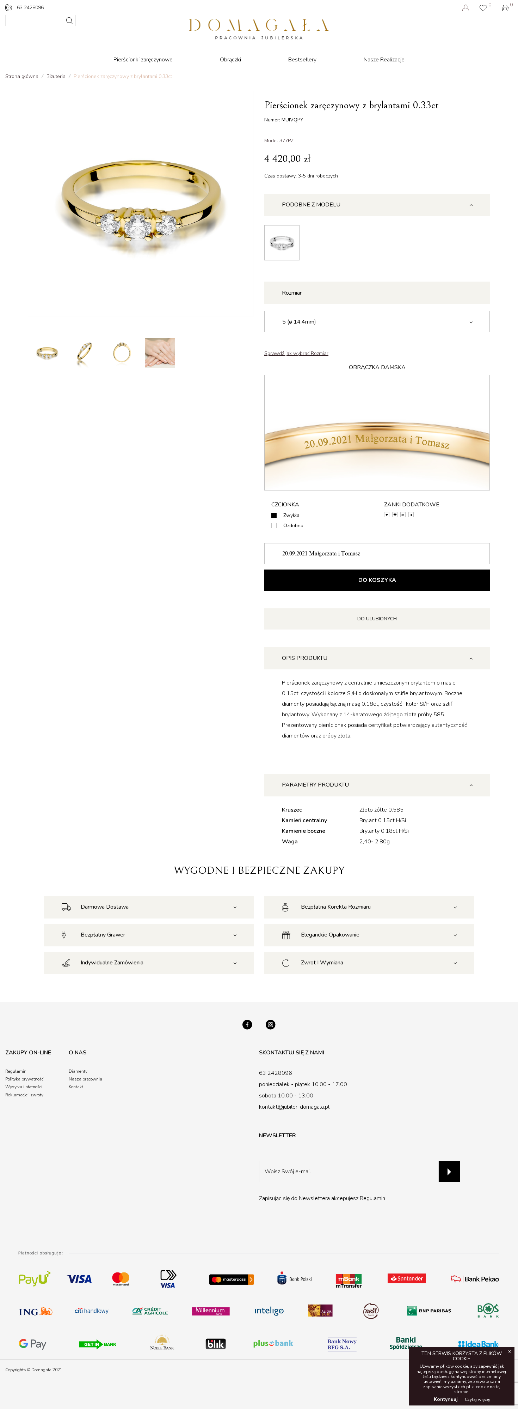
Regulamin (372, 1198)
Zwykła (291, 515)
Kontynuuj (446, 1399)
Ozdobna (293, 525)
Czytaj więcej (477, 1399)
